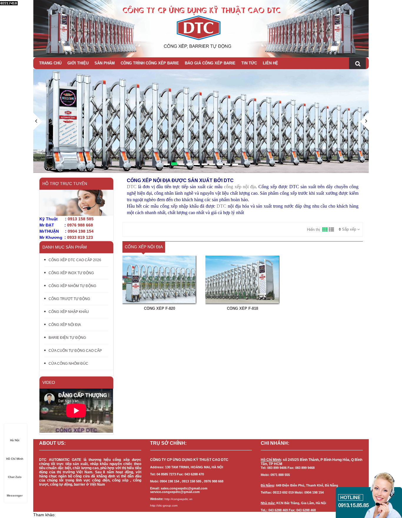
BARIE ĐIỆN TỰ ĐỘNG (67, 338)
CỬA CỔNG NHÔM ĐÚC (68, 364)
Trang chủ (50, 63)
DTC (132, 186)
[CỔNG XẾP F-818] (242, 279)
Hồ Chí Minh (14, 458)
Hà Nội (14, 440)
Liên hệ (270, 63)
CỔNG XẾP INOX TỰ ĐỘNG (71, 273)
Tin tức (249, 63)
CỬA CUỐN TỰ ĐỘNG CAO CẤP (75, 351)
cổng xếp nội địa (240, 186)
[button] (37, 143)
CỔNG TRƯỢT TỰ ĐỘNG (69, 299)
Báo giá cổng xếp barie (210, 63)
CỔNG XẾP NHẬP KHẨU (69, 312)
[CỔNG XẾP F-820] (159, 279)
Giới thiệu (78, 63)
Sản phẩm (104, 63)
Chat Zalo (14, 477)
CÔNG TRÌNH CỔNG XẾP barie (150, 63)
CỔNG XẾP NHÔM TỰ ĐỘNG (72, 286)
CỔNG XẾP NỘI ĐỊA (65, 325)
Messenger (15, 495)
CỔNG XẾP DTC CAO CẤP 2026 (75, 260)
